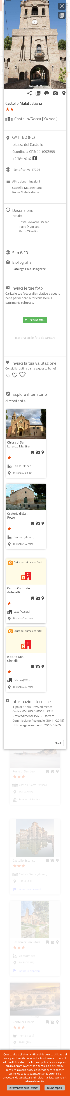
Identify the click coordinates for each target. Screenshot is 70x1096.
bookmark (33, 452)
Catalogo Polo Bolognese (29, 268)
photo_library (38, 93)
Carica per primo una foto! (28, 562)
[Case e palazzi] (26, 576)
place (64, 93)
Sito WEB (20, 253)
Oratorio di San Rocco (17, 515)
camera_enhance (55, 93)
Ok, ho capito (54, 1088)
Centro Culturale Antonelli (18, 590)
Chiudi (58, 743)
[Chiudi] (62, 6)
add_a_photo (38, 452)
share (29, 93)
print (47, 93)
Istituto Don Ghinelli (15, 658)
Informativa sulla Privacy (24, 1088)
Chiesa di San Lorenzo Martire (18, 444)
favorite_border (8, 375)
